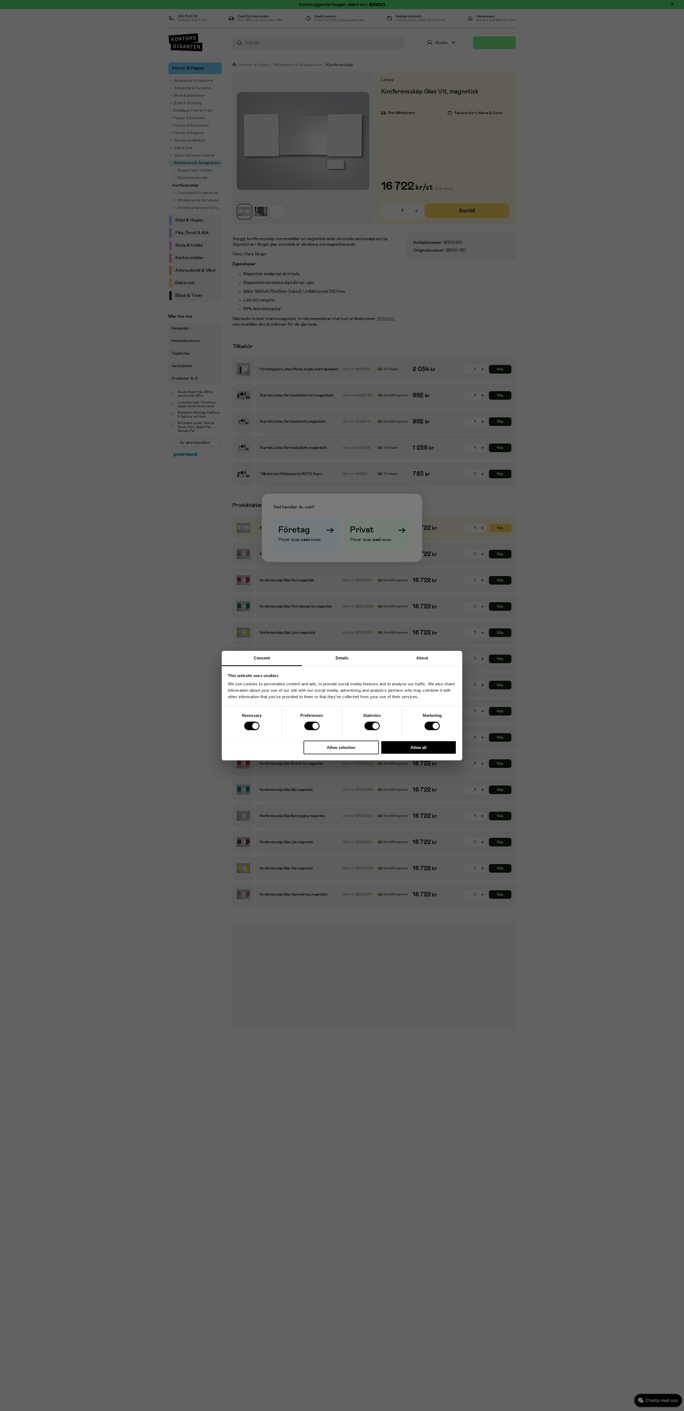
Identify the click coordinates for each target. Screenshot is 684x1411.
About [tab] (422, 657)
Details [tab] (342, 657)
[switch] (311, 726)
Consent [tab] (262, 657)
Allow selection (341, 747)
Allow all (418, 747)
